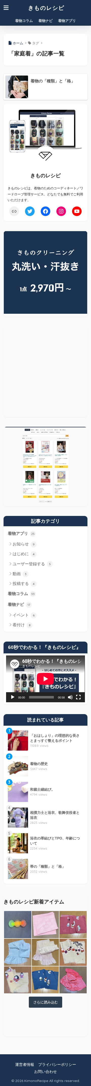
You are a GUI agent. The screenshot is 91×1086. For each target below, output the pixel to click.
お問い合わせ (45, 1072)
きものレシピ (46, 7)
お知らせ (24, 544)
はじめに (24, 554)
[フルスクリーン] (78, 697)
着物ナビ (45, 21)
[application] (45, 678)
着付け (22, 625)
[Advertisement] (45, 371)
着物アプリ (67, 21)
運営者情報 (24, 1065)
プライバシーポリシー (57, 1065)
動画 (20, 574)
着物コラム (24, 21)
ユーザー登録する (32, 564)
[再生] (12, 697)
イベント (24, 615)
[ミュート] (70, 697)
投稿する (24, 583)
